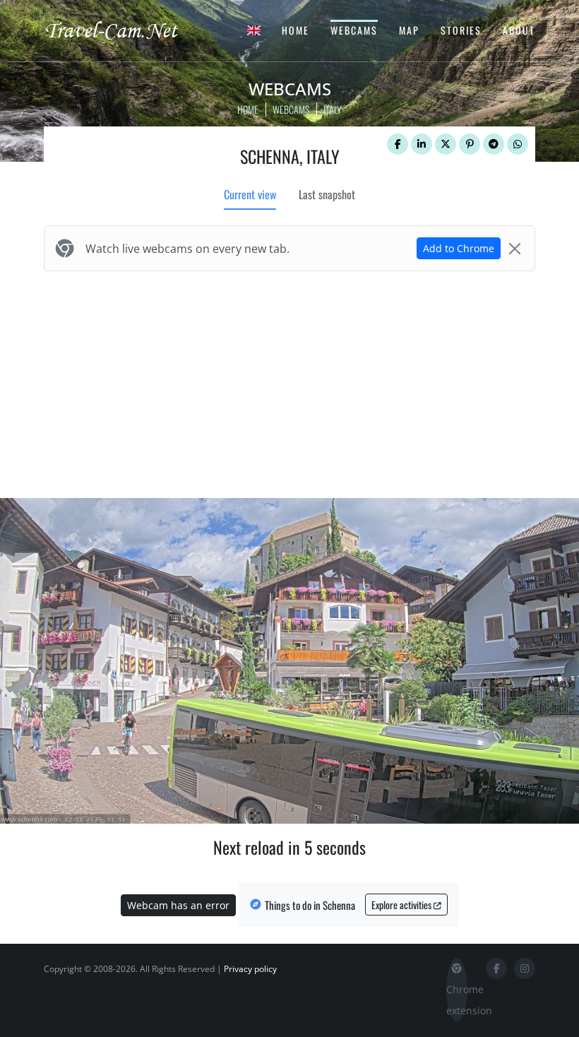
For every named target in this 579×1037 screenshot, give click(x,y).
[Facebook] (397, 144)
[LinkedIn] (421, 144)
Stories (461, 30)
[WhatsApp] (517, 144)
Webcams (354, 30)
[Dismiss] (514, 248)
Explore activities (402, 904)
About (519, 30)
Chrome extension (456, 1000)
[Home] (123, 29)
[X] (445, 144)
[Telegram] (493, 144)
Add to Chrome (458, 248)
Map (409, 30)
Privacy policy (250, 969)
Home (295, 30)
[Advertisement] (289, 381)
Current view (250, 194)
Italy (332, 109)
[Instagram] (524, 968)
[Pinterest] (469, 144)
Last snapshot (327, 194)
